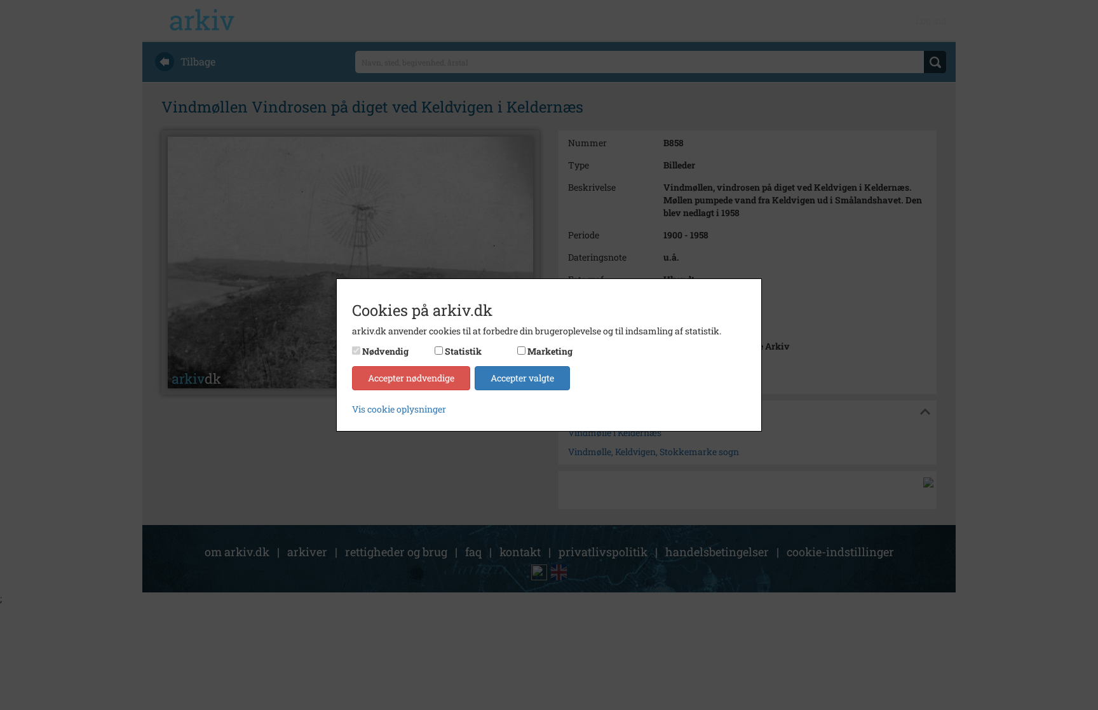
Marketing (550, 351)
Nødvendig (385, 351)
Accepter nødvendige (411, 378)
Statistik (463, 351)
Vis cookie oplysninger (399, 409)
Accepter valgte (522, 378)
